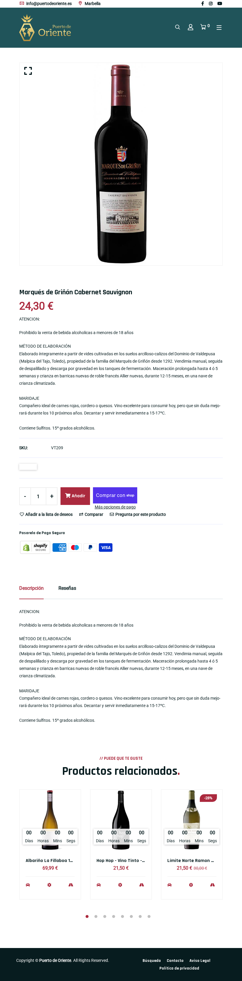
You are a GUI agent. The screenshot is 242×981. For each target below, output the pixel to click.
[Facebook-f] (203, 3)
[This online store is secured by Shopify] (35, 547)
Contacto (175, 960)
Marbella (92, 3)
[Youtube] (220, 3)
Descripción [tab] (31, 588)
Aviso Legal (199, 960)
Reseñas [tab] (67, 588)
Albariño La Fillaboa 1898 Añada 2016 (64, 861)
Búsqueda (152, 960)
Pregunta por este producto (140, 514)
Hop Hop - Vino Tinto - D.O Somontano (136, 861)
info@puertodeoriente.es (48, 3)
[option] (121, 164)
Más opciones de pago (115, 507)
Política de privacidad (179, 968)
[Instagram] (210, 3)
